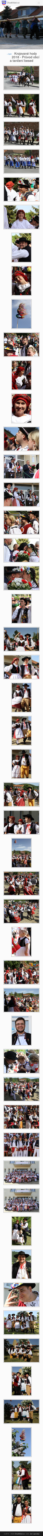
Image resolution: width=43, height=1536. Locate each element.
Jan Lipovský (34, 1534)
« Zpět (9, 54)
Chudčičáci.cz (12, 2)
